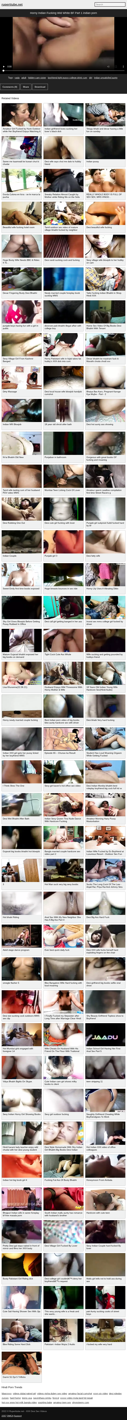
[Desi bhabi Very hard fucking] (105, 706)
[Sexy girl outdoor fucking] (63, 1100)
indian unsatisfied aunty (106, 77)
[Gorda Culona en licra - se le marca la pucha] (22, 180)
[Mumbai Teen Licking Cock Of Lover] (63, 476)
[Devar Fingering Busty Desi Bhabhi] (22, 279)
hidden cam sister (37, 77)
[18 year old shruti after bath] (63, 410)
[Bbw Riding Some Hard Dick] (22, 1330)
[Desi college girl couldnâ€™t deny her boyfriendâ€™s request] (63, 1264)
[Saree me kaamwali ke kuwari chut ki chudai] (22, 147)
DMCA (10, 1416)
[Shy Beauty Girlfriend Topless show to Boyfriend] (105, 1001)
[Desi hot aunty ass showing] (105, 410)
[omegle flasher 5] (22, 969)
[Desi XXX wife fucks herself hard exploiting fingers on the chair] (105, 936)
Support (18, 1416)
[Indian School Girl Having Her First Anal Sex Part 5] (105, 1034)
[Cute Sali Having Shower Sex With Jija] (22, 1297)
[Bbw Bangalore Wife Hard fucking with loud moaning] (63, 969)
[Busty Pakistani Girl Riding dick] (22, 1264)
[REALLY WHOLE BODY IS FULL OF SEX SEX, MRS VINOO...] (105, 180)
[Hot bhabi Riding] (22, 903)
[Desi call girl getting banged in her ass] (63, 607)
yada (17, 77)
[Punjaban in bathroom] (63, 443)
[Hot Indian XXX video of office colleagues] (105, 1133)
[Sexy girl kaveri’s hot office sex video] (63, 772)
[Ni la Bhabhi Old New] (22, 443)
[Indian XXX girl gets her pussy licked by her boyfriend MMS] (22, 739)
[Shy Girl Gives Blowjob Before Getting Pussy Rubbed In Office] (22, 607)
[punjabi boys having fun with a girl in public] (22, 312)
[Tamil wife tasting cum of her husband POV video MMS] (22, 476)
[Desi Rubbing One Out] (22, 509)
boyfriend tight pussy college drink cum (67, 77)
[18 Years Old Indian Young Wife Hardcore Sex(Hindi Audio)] (105, 673)
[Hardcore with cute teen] (105, 1199)
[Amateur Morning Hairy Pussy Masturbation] (105, 804)
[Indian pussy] (105, 147)
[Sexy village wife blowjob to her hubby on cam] (105, 246)
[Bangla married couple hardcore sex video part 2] (63, 837)
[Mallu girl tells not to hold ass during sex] (105, 1264)
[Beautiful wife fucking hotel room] (22, 213)
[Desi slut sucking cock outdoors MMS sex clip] (22, 1001)
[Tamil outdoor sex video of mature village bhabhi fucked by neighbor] (63, 213)
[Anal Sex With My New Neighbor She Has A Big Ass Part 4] (63, 903)
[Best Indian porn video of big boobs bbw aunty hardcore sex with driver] (63, 706)
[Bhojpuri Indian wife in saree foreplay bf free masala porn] (22, 1199)
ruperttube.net (12, 4)
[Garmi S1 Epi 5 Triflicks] (22, 1363)
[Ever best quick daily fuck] (63, 936)
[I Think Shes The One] (22, 772)
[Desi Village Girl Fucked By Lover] (63, 1231)
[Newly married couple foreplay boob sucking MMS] (63, 279)
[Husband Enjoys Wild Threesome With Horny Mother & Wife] (63, 673)
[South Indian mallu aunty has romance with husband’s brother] (63, 1199)
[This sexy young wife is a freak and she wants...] (63, 1297)
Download (40, 87)
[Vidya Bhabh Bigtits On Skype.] (22, 1067)
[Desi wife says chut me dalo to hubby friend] (63, 147)
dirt (90, 77)
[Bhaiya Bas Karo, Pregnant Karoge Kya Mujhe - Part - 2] (105, 377)
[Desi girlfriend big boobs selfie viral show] (105, 969)
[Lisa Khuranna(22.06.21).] (22, 673)
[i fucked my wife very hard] (105, 1330)
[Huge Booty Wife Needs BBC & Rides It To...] (22, 246)
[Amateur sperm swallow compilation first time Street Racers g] (105, 476)
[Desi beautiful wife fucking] (105, 213)
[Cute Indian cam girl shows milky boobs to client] (63, 1067)
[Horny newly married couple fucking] (22, 706)
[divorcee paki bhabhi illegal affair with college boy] (63, 312)
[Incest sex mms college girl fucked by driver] (105, 607)
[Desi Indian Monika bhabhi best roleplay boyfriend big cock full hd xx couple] (105, 772)
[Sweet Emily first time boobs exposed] (22, 574)
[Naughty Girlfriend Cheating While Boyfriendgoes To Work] (105, 1100)
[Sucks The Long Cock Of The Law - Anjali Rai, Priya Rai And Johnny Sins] (105, 870)
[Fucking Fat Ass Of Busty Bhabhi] (63, 1166)
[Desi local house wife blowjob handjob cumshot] (63, 377)
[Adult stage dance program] (22, 936)
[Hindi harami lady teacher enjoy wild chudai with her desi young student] (22, 1133)
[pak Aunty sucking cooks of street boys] (105, 1297)
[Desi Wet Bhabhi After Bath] (22, 804)
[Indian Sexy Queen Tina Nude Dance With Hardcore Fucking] (63, 804)
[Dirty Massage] (22, 377)
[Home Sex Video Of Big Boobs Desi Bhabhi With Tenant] (105, 312)
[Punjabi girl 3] (63, 541)
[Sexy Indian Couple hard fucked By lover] (105, 1231)
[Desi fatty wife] (105, 541)
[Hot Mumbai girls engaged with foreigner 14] (22, 1034)
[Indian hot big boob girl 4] (22, 1166)
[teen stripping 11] (105, 1067)
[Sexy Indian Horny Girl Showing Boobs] (22, 1100)
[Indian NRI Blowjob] (22, 410)
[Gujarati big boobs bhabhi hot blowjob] (22, 837)
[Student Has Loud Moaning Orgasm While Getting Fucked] (105, 739)
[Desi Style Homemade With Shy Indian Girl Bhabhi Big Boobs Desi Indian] (63, 1133)
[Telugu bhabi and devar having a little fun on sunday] (105, 114)
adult (23, 77)
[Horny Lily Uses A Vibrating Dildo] (105, 574)
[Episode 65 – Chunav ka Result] (63, 739)
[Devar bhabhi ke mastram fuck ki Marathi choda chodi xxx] (105, 344)
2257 (4, 1416)
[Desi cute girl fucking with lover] (63, 509)
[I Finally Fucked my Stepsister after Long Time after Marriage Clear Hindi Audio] (63, 1001)
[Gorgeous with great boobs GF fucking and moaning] (105, 443)
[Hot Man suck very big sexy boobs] (63, 870)
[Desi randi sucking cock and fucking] (63, 246)
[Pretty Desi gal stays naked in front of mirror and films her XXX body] (22, 1231)
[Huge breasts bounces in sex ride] (63, 574)
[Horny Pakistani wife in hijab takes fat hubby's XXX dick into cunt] (63, 344)
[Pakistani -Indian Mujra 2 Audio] (63, 1330)
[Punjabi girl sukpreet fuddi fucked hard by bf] (105, 509)
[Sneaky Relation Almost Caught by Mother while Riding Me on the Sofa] (63, 180)
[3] (22, 870)
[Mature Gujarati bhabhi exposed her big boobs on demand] (22, 640)
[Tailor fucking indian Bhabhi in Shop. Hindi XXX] (105, 279)
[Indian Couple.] (22, 541)
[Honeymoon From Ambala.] (105, 1166)
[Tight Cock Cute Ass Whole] (63, 640)
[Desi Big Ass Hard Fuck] (105, 903)
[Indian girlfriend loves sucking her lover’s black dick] (63, 114)
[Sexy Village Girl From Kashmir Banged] (22, 344)
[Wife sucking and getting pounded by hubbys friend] (105, 640)
